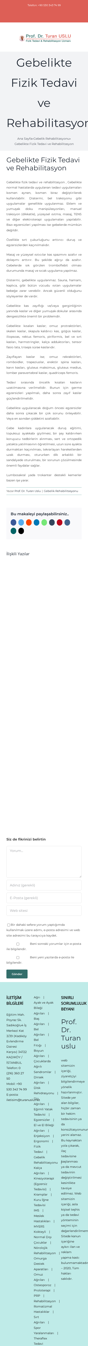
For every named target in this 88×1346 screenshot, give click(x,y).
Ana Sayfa (24, 139)
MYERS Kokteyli (40, 1229)
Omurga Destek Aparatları (41, 1263)
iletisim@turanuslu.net (23, 1100)
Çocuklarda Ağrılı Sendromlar (42, 1066)
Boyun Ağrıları (39, 1053)
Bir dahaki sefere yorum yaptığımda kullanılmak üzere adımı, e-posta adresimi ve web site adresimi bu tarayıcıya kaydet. (43, 930)
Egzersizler (42, 1120)
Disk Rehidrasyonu (44, 1090)
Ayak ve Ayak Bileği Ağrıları (43, 1008)
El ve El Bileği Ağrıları (44, 1127)
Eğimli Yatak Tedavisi (43, 1111)
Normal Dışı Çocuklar (43, 1239)
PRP (37, 1296)
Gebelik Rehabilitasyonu (51, 139)
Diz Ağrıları (39, 1101)
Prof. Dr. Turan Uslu (28, 491)
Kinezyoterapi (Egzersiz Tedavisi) (44, 1184)
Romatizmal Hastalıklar (43, 1309)
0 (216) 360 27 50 (15, 1073)
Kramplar (41, 1194)
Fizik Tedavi (38, 1149)
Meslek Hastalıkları (42, 1218)
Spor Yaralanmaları (44, 1330)
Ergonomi (41, 1141)
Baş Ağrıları (39, 1021)
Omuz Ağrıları (39, 1277)
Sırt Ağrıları (39, 1319)
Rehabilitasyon (45, 1301)
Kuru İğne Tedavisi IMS (41, 1205)
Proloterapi (42, 1290)
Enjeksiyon (42, 1136)
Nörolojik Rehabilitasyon (45, 1250)
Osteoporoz (42, 1285)
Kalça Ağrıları (39, 1170)
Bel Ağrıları (39, 1031)
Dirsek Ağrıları (39, 1079)
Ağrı (37, 997)
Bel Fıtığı (38, 1042)
